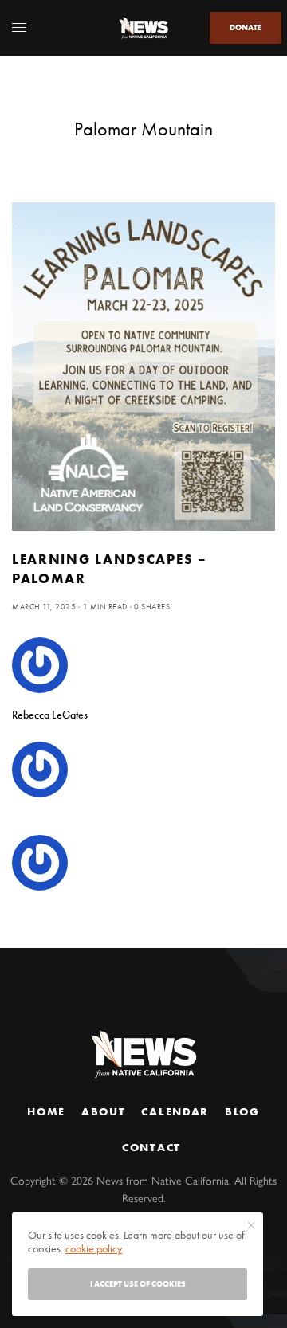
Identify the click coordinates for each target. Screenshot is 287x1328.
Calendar (174, 1111)
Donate (245, 27)
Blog (242, 1111)
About (103, 1111)
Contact (151, 1147)
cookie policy (93, 1248)
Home (46, 1111)
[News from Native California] (143, 28)
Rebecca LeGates (50, 714)
